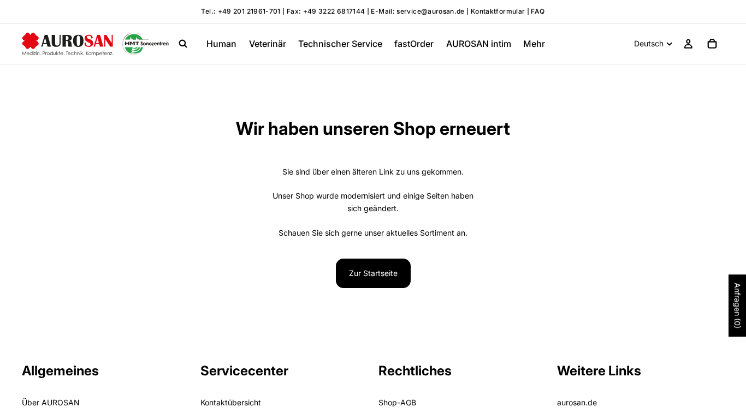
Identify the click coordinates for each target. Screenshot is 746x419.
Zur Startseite (373, 273)
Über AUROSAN (51, 403)
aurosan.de (577, 403)
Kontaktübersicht (230, 403)
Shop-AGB (397, 403)
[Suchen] (183, 44)
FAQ (537, 11)
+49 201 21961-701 (249, 11)
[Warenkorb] (712, 44)
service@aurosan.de (431, 11)
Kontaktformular (498, 11)
